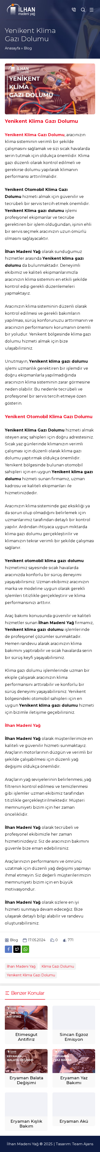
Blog (28, 48)
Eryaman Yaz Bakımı (74, 1080)
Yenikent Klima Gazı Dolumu (31, 975)
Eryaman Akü (73, 1121)
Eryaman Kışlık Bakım (26, 1123)
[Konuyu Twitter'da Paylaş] (17, 949)
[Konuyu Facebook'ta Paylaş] (8, 949)
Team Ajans (82, 1144)
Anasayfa (12, 48)
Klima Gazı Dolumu (58, 966)
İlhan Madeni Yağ (21, 966)
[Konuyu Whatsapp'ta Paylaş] (25, 949)
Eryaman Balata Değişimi (26, 1080)
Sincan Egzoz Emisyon (74, 1037)
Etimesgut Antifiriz (26, 1037)
